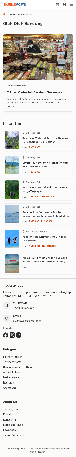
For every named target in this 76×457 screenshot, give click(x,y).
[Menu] (71, 4)
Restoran (8, 382)
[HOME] (4, 14)
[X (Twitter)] (12, 335)
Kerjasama (9, 419)
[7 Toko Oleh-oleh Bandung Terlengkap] (38, 57)
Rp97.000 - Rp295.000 (40, 221)
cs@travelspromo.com (27, 321)
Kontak (7, 414)
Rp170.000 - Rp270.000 (41, 196)
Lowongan (9, 430)
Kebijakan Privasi (13, 424)
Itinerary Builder (12, 356)
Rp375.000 (34, 171)
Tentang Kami (11, 409)
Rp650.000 (34, 147)
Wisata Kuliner (11, 372)
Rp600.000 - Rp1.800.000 (42, 245)
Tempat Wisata (12, 362)
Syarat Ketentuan (13, 435)
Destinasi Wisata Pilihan (17, 367)
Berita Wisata (11, 377)
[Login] (64, 4)
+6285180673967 (23, 307)
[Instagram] (18, 335)
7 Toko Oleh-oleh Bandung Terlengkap (35, 92)
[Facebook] (5, 335)
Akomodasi (10, 387)
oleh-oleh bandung (17, 85)
